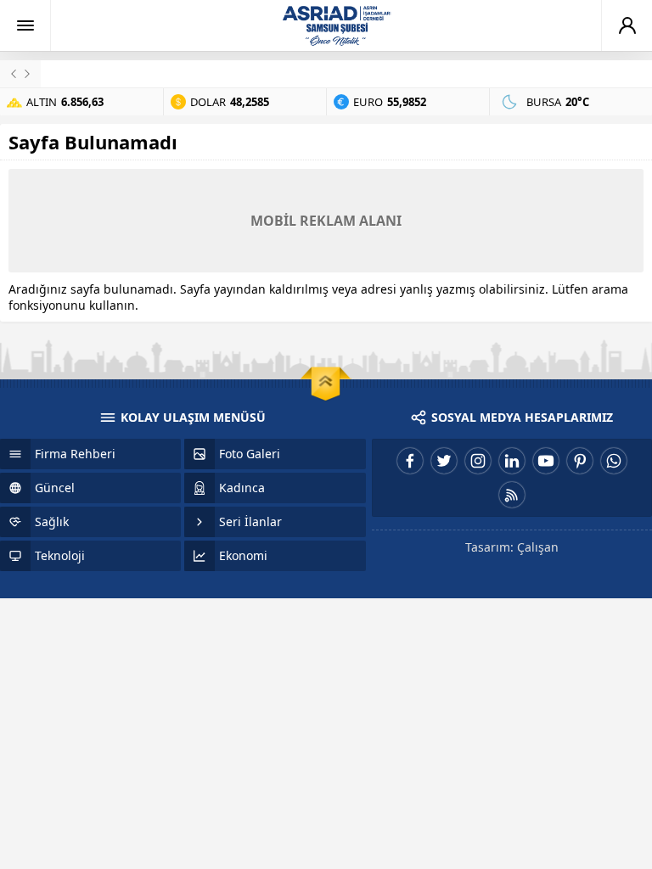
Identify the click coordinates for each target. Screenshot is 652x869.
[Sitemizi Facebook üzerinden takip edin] (410, 461)
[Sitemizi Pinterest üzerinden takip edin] (580, 461)
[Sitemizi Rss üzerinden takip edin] (512, 494)
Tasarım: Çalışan (512, 547)
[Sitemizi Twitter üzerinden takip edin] (444, 461)
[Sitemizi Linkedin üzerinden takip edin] (512, 461)
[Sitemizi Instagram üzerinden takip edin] (478, 461)
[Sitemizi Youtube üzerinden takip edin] (546, 461)
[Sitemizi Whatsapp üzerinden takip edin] (614, 461)
